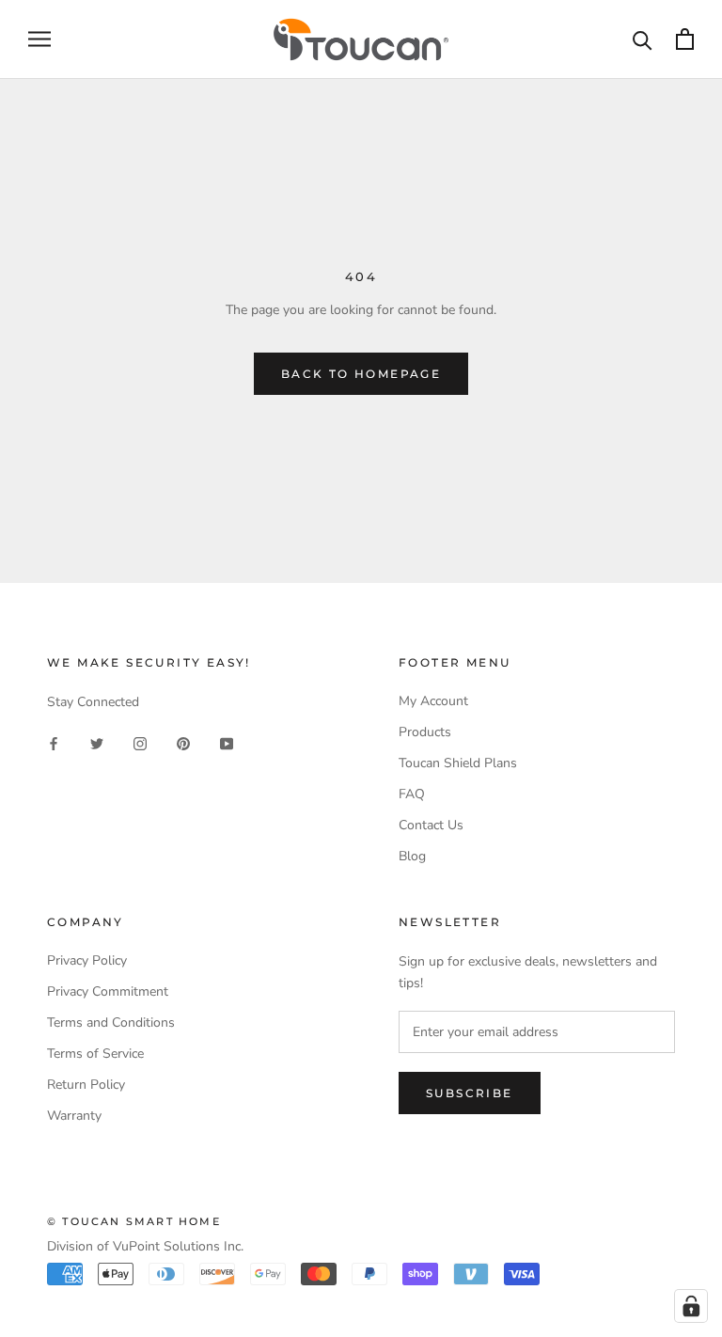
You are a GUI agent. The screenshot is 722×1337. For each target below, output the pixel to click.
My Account (433, 701)
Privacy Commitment (107, 991)
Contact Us (431, 825)
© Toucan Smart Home (134, 1221)
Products (425, 732)
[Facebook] (53, 742)
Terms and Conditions (111, 1022)
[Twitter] (96, 742)
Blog (412, 856)
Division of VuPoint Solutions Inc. (145, 1246)
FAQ (412, 794)
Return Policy (86, 1084)
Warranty (74, 1116)
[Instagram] (140, 742)
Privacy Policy (87, 960)
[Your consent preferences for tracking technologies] (691, 1306)
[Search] (642, 39)
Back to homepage (361, 374)
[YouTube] (226, 742)
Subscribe (469, 1093)
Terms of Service (95, 1053)
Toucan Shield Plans (458, 763)
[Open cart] (685, 39)
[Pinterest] (183, 742)
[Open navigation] (39, 39)
